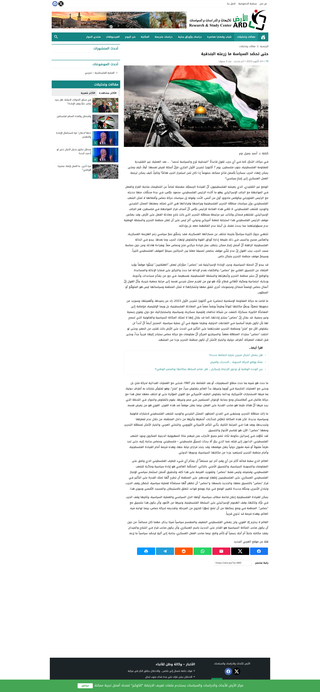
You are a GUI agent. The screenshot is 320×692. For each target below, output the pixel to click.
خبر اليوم (130, 36)
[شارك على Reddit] (184, 551)
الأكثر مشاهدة (107, 93)
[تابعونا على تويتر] (61, 3)
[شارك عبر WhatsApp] (202, 551)
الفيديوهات (113, 36)
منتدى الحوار (93, 36)
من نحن (263, 3)
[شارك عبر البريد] (221, 551)
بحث (56, 37)
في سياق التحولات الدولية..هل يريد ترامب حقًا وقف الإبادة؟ (73, 101)
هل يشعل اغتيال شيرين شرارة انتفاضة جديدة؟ (236, 355)
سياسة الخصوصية (247, 3)
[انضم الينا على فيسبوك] (55, 3)
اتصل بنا (231, 3)
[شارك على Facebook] (259, 551)
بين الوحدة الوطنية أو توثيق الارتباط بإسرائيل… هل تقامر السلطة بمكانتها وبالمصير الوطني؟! (209, 369)
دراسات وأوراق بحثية (190, 36)
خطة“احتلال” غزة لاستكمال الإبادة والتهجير (73, 135)
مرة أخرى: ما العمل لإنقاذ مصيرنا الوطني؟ (74, 168)
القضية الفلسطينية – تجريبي (99, 72)
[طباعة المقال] (146, 551)
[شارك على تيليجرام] (165, 551)
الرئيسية (263, 37)
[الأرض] (227, 20)
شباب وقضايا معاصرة (219, 36)
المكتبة (145, 36)
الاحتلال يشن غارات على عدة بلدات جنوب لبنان (168, 677)
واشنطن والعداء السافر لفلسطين (74, 116)
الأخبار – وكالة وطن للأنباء (175, 664)
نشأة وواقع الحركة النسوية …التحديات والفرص (236, 362)
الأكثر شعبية (88, 93)
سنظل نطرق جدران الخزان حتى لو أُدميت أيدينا (74, 151)
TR (266, 61)
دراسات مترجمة (164, 36)
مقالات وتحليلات (246, 36)
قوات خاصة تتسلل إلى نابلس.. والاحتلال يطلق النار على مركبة (160, 671)
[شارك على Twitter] (240, 551)
